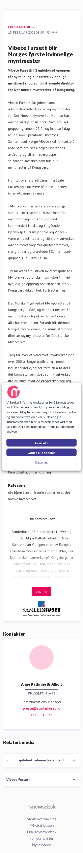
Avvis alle (41, 443)
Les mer (41, 591)
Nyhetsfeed (41, 844)
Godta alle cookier (41, 452)
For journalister (41, 838)
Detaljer (41, 462)
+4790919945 (41, 714)
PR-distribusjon (41, 825)
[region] (41, 426)
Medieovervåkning (41, 819)
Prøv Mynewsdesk (41, 832)
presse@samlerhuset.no (41, 708)
